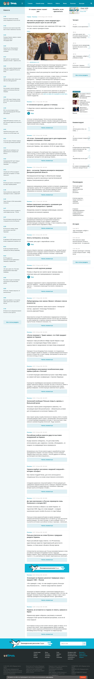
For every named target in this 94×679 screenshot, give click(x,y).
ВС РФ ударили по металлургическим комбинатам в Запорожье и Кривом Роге (11, 259)
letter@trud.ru (55, 675)
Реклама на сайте (72, 652)
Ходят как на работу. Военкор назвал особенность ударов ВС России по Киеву (12, 70)
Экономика (47, 655)
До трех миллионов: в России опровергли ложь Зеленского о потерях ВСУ (45, 502)
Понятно (83, 677)
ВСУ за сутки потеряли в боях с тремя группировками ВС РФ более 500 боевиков (11, 112)
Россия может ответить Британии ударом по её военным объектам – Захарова (11, 90)
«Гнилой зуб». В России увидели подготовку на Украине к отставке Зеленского (11, 173)
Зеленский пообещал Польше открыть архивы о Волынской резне (45, 402)
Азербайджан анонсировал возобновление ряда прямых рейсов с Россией (45, 370)
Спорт (57, 652)
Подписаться (84, 644)
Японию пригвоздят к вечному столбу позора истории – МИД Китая (81, 252)
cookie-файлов (49, 677)
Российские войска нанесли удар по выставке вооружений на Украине (44, 436)
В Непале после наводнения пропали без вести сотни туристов (81, 47)
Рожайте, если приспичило (58, 10)
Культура (81, 3)
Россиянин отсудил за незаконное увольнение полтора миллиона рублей (11, 281)
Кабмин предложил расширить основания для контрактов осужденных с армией (44, 205)
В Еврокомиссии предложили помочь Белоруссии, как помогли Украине (81, 149)
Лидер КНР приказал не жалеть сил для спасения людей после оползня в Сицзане (12, 122)
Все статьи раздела (12, 322)
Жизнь (65, 3)
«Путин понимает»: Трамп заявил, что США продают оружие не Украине (46, 336)
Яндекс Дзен (82, 654)
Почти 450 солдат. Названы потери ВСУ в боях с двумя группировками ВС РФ (11, 101)
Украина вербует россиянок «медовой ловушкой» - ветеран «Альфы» (46, 470)
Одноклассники (83, 655)
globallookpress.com (34, 62)
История (36, 657)
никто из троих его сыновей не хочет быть (55, 94)
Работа (58, 3)
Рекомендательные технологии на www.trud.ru (72, 657)
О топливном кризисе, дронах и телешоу (42, 105)
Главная (30, 3)
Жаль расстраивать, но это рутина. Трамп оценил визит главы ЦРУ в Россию (11, 301)
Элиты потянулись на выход (38, 238)
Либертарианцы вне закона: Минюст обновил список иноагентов (47, 302)
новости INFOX (76, 91)
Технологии (59, 657)
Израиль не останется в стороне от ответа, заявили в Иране (47, 611)
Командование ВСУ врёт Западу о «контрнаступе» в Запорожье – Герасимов (11, 162)
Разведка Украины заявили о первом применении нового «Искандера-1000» (12, 39)
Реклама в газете (72, 654)
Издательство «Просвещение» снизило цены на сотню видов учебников (10, 49)
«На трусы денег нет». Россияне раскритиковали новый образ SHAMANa (11, 270)
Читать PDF (83, 11)
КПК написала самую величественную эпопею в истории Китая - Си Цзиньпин (81, 241)
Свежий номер (40, 3)
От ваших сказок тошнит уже (38, 10)
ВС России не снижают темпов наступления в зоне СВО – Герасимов (10, 230)
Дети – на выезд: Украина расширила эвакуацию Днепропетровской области (45, 171)
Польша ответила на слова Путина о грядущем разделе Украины (44, 536)
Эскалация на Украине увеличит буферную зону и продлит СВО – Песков (46, 579)
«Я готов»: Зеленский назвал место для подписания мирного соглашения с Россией (46, 139)
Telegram (81, 657)
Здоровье (58, 654)
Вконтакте (81, 652)
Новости (50, 3)
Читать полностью (47, 127)
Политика (73, 3)
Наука (57, 655)
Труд (32, 113)
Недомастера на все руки (80, 158)
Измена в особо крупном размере (39, 268)
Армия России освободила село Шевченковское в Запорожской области (11, 151)
